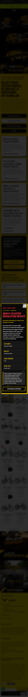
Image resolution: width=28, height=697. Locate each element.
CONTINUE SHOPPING (14, 389)
